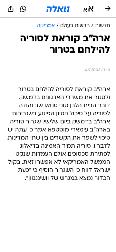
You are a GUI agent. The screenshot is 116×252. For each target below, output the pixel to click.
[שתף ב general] (10, 8)
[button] (88, 9)
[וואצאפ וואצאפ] (23, 8)
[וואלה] (58, 8)
